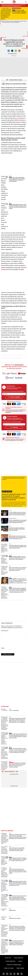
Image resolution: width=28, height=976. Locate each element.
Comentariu (5, 630)
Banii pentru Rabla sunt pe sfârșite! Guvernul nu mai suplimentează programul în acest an (17, 569)
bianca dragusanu (6, 358)
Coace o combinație (14, 710)
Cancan (14, 55)
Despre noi (8, 957)
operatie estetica (18, 358)
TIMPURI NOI (12, 910)
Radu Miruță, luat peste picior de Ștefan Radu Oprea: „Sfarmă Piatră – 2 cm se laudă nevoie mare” (18, 537)
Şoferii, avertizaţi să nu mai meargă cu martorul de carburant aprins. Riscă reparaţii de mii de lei (18, 521)
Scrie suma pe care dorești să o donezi (12, 422)
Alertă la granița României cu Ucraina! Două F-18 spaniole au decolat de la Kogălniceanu (13, 5)
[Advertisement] (14, 459)
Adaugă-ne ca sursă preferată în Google (15, 83)
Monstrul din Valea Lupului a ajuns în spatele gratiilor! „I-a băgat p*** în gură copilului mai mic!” (18, 859)
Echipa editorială (18, 957)
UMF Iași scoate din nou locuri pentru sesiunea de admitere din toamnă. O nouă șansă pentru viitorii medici (18, 871)
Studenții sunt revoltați (14, 918)
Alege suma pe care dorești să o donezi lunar (13, 391)
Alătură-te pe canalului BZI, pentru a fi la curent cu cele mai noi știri (14, 366)
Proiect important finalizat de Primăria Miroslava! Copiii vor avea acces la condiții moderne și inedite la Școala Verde (18, 735)
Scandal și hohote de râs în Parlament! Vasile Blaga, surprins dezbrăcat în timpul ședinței (17, 558)
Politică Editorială (10, 961)
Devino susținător (15, 397)
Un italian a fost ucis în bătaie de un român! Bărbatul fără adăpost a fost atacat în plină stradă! (17, 547)
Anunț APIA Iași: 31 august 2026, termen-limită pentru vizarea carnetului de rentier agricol (17, 849)
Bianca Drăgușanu (19, 118)
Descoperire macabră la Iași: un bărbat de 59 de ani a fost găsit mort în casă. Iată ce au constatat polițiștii (17, 765)
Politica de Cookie (8, 968)
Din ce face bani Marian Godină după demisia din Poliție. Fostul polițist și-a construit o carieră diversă (17, 179)
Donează (15, 427)
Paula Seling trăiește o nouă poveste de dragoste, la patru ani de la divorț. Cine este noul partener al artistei (17, 206)
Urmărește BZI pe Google (15, 79)
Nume (3, 648)
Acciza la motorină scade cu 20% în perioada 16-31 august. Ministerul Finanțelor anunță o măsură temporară (14, 497)
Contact (20, 961)
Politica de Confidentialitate (14, 964)
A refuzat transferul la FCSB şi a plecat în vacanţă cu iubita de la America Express (17, 529)
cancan (12, 358)
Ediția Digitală (20, 968)
